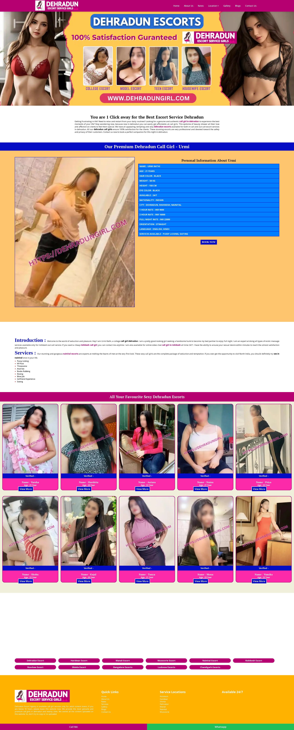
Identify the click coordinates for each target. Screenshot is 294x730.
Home (176, 5)
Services (104, 704)
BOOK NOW (209, 242)
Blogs (238, 5)
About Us (188, 5)
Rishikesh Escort (253, 660)
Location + (213, 5)
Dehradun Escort (35, 660)
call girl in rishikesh (171, 345)
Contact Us (250, 5)
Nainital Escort (210, 660)
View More (26, 489)
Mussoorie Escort (166, 660)
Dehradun (164, 704)
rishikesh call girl (89, 345)
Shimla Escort (79, 667)
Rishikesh (164, 696)
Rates (201, 5)
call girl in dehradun (189, 121)
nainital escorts (70, 353)
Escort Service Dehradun (180, 117)
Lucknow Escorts (166, 667)
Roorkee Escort (35, 667)
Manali (163, 707)
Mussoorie (164, 712)
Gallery (226, 5)
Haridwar (164, 699)
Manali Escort (123, 660)
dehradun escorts (162, 126)
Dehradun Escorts (169, 396)
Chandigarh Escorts (210, 667)
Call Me (73, 726)
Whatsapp (220, 726)
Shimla (163, 701)
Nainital (163, 709)
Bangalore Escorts (122, 667)
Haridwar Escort (79, 660)
